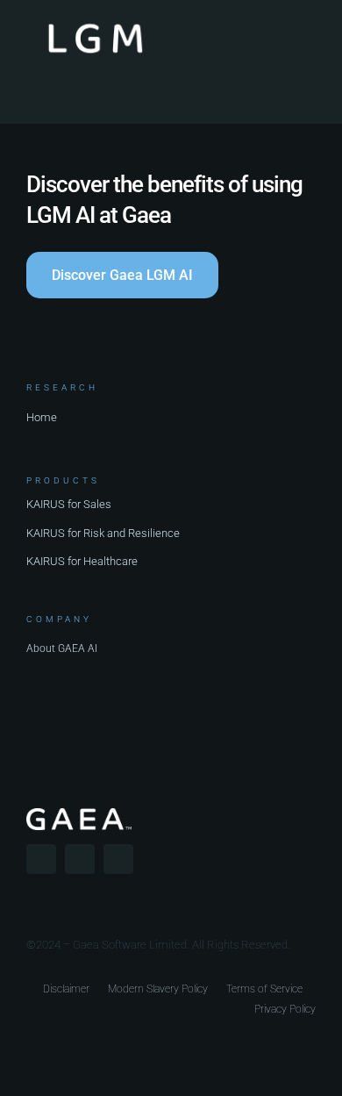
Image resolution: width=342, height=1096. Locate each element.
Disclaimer (66, 989)
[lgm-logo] (95, 24)
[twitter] (41, 859)
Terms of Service (264, 989)
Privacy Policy (285, 1009)
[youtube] (80, 859)
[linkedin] (118, 859)
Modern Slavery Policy (158, 989)
